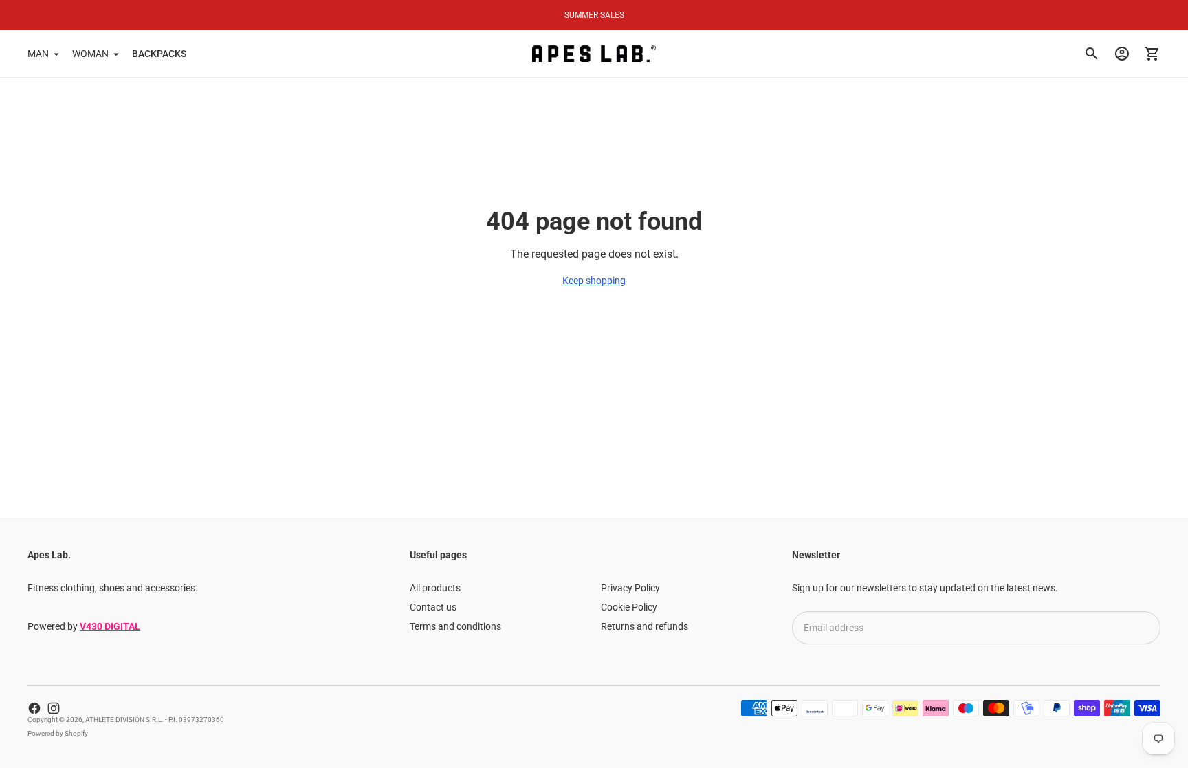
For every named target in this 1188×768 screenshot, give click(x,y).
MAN (38, 53)
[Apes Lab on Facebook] (34, 708)
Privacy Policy (630, 587)
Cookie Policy (629, 607)
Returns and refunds (644, 626)
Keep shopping (594, 280)
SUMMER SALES (594, 15)
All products (435, 587)
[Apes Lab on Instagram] (53, 708)
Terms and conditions (455, 626)
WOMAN (90, 53)
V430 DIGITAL (110, 626)
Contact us (433, 607)
